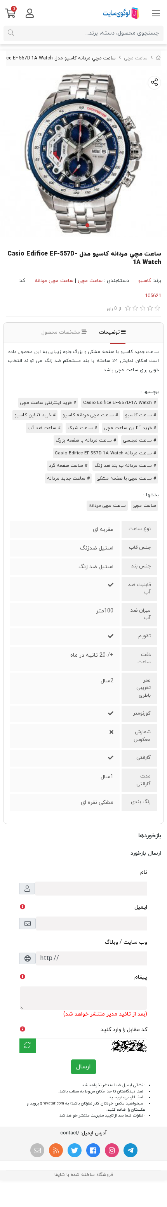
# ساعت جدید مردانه (68, 478)
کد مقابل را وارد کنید (124, 1029)
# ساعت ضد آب (44, 428)
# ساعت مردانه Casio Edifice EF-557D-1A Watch (105, 453)
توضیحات (110, 332)
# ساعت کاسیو (140, 415)
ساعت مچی (136, 58)
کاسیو (144, 280)
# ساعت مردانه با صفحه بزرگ (86, 440)
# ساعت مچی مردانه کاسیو (90, 415)
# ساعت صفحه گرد (68, 466)
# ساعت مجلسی (139, 440)
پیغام (140, 977)
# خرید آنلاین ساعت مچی (130, 428)
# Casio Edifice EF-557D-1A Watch (119, 403)
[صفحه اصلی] (158, 58)
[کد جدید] (27, 1045)
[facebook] (93, 1150)
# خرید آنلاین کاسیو (35, 415)
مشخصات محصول (62, 332)
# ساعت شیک (82, 428)
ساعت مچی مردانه (54, 280)
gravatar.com (52, 1103)
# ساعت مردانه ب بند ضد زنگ (125, 466)
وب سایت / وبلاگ (126, 942)
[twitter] (75, 1150)
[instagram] (112, 1150)
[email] (37, 1150)
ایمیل (140, 907)
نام (143, 872)
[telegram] (130, 1150)
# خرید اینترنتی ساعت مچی (48, 403)
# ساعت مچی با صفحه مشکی (126, 478)
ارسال (83, 1067)
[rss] (56, 1150)
